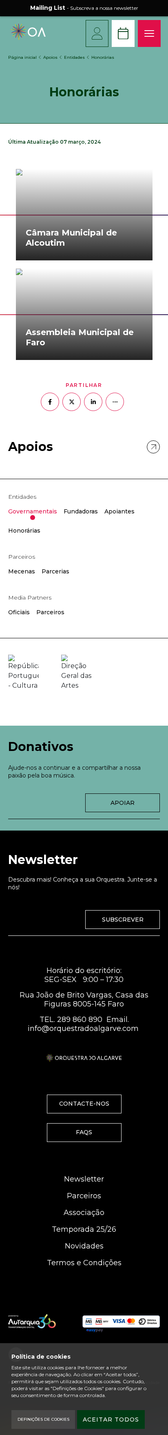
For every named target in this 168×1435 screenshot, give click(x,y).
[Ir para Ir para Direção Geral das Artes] (76, 673)
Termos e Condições (84, 1262)
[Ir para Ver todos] (153, 446)
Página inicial (22, 57)
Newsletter (84, 1179)
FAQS (84, 1132)
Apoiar (123, 802)
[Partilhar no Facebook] (50, 402)
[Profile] (97, 33)
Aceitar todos (111, 1419)
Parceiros (84, 1195)
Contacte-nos (84, 1103)
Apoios (50, 57)
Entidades (74, 57)
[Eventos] (123, 33)
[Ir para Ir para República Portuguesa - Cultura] (23, 673)
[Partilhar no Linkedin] (93, 402)
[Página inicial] (28, 38)
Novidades (84, 1246)
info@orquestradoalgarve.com (83, 1028)
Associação (84, 1212)
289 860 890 (79, 1019)
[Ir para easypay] (121, 1321)
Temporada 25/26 (84, 1229)
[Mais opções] (115, 402)
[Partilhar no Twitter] (71, 402)
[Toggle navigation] (149, 33)
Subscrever (123, 919)
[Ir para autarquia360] (32, 1321)
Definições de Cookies (43, 1419)
